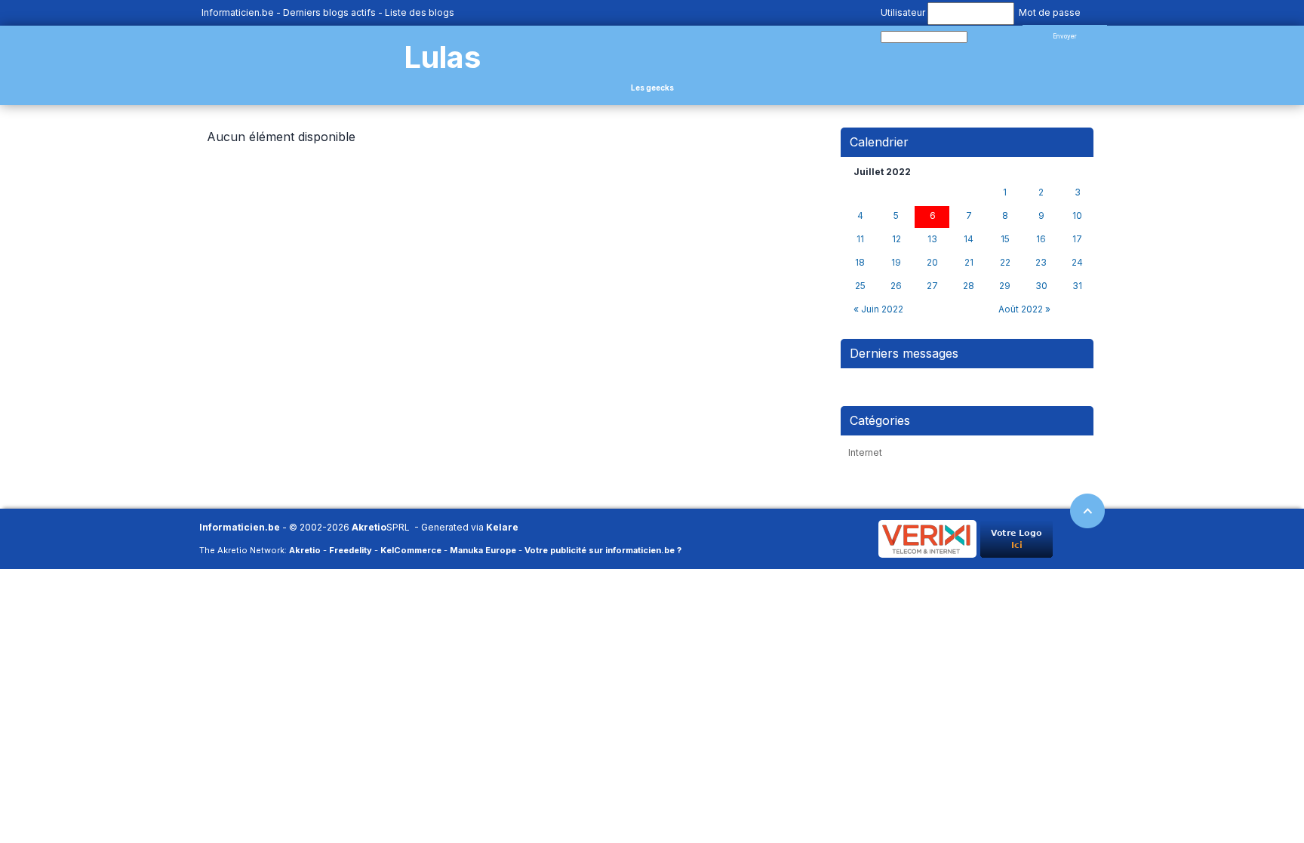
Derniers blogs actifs (329, 12)
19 (896, 262)
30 (1041, 286)
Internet (865, 452)
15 (1005, 239)
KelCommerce (410, 550)
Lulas (442, 56)
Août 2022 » (1024, 309)
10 (1077, 216)
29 (1004, 286)
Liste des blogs (419, 12)
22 (1005, 262)
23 (1041, 262)
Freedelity (350, 550)
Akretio (369, 527)
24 (1077, 262)
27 (932, 286)
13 (932, 239)
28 (968, 286)
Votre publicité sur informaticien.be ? (602, 550)
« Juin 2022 (878, 309)
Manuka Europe (483, 550)
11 (860, 239)
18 (860, 262)
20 (932, 262)
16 (1041, 239)
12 (896, 239)
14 (968, 239)
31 (1077, 286)
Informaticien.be (237, 12)
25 (860, 286)
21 (968, 262)
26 (896, 286)
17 (1077, 239)
